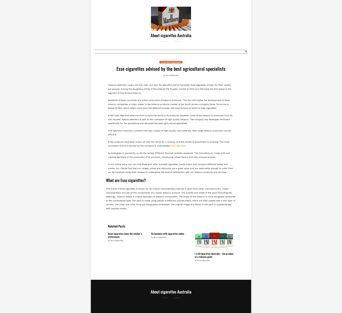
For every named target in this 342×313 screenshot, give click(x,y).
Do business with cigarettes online (167, 233)
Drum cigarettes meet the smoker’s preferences (125, 235)
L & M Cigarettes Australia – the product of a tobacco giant (214, 255)
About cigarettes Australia (171, 35)
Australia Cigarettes (171, 62)
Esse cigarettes (178, 145)
